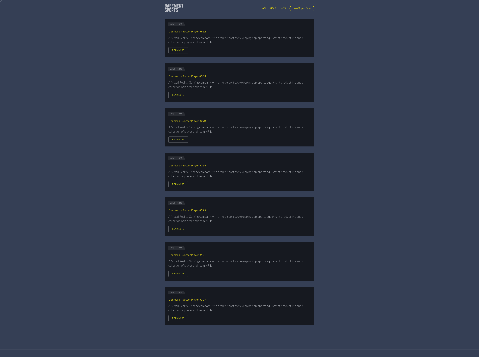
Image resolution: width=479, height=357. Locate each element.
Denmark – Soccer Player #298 (187, 120)
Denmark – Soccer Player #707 (187, 299)
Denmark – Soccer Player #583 (187, 76)
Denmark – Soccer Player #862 (187, 31)
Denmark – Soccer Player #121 (187, 254)
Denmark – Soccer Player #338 (187, 165)
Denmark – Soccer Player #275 (187, 210)
